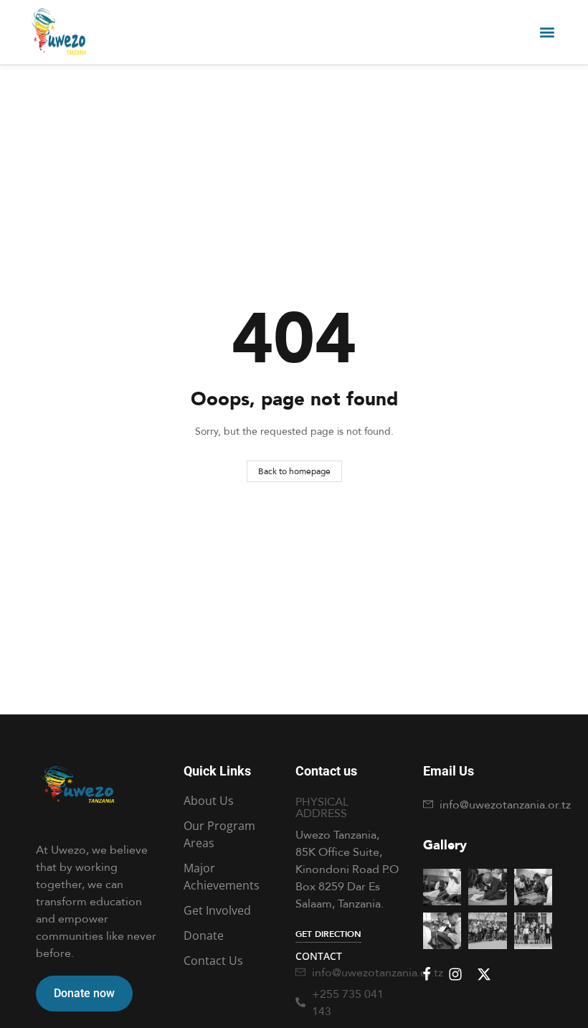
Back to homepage (294, 471)
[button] (547, 32)
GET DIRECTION (328, 933)
